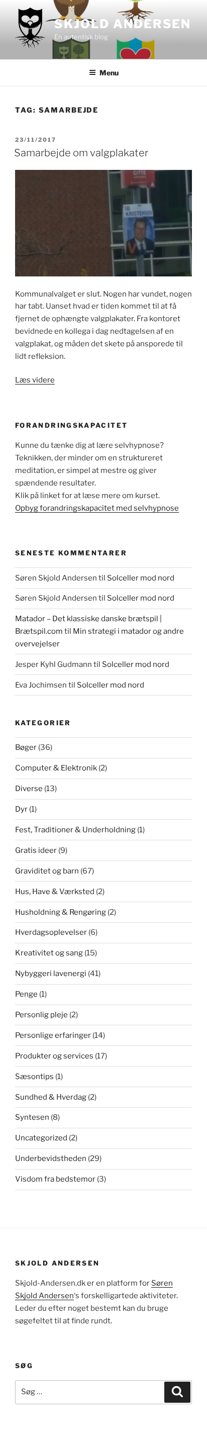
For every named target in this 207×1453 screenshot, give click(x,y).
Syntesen (32, 1117)
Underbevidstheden (50, 1158)
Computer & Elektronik (56, 767)
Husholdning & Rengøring (60, 912)
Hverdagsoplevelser (51, 932)
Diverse (29, 788)
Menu (109, 72)
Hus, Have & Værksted (54, 891)
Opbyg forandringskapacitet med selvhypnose (97, 508)
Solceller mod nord (140, 578)
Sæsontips (34, 1076)
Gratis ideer (36, 850)
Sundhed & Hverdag (50, 1097)
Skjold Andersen (122, 24)
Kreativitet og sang (49, 952)
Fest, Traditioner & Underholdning (75, 829)
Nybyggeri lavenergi (50, 973)
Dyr (21, 809)
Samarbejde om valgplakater (81, 153)
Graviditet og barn (47, 871)
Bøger (26, 747)
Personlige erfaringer (53, 1035)
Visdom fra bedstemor (55, 1179)
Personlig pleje (41, 1014)
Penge (26, 994)
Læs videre (35, 379)
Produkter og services (54, 1055)
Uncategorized (41, 1137)
